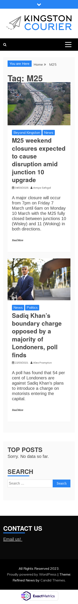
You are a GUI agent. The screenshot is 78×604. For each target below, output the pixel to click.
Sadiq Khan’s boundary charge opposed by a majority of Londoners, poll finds (37, 335)
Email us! (12, 539)
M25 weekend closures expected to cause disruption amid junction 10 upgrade (38, 160)
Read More (17, 240)
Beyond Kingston (26, 132)
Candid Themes (53, 580)
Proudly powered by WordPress (32, 574)
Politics (32, 307)
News (48, 132)
